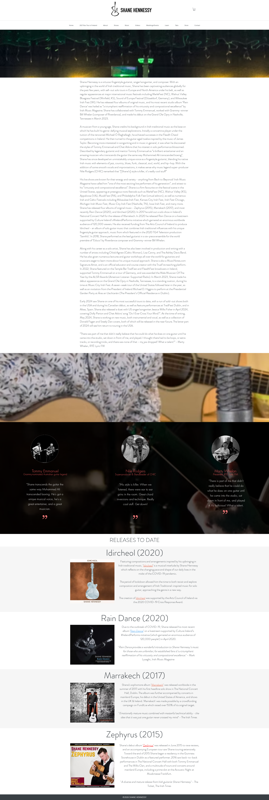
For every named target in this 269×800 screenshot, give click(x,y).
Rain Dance (136, 631)
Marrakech (157, 685)
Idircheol (148, 565)
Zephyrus (148, 745)
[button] (194, 9)
